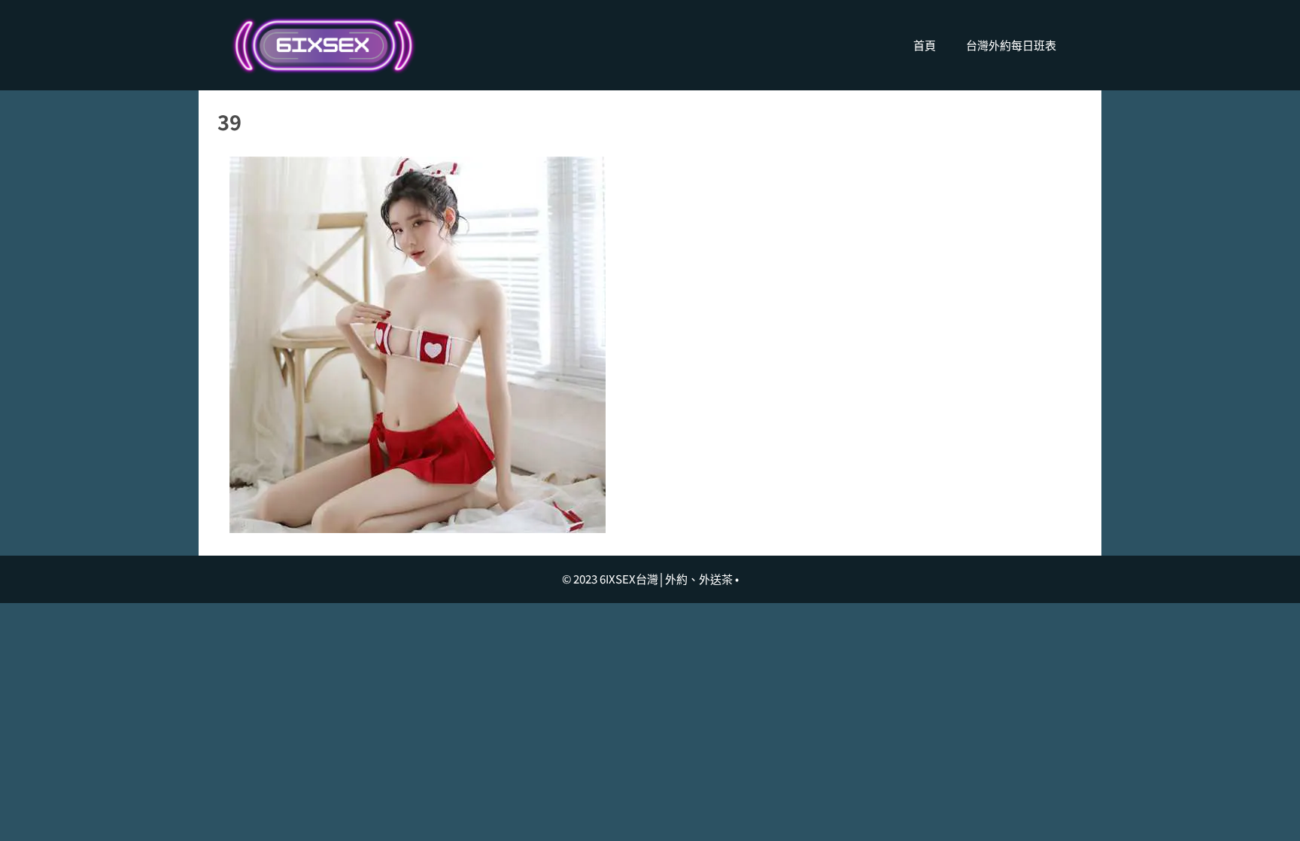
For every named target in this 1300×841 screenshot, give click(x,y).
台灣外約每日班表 (1011, 45)
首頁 (924, 45)
